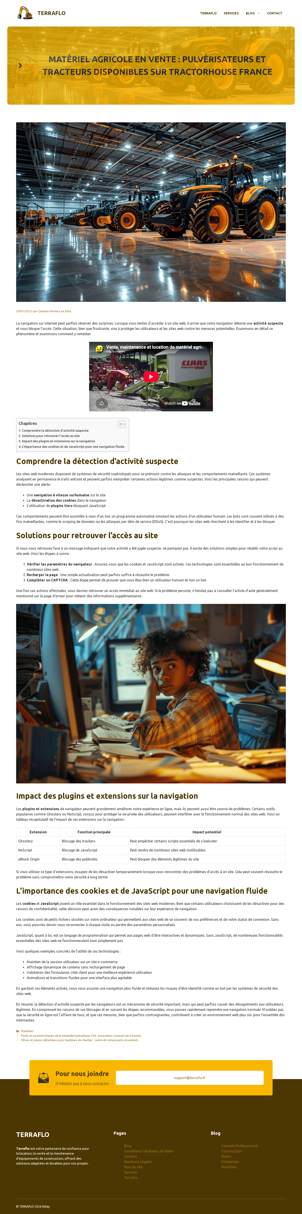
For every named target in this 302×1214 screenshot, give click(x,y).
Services (231, 13)
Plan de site (133, 1167)
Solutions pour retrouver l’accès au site (51, 436)
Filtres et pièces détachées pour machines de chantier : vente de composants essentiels (79, 1040)
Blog (250, 13)
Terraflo (51, 13)
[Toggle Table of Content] (119, 424)
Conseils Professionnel (239, 1146)
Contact (274, 13)
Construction (231, 1151)
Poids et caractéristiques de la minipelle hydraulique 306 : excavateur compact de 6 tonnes (81, 1035)
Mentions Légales (138, 1162)
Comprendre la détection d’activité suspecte (55, 430)
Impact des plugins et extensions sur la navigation (58, 441)
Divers (226, 1156)
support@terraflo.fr (190, 1078)
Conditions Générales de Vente (148, 1151)
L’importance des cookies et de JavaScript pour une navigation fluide (73, 446)
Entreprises (230, 1162)
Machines (27, 1031)
